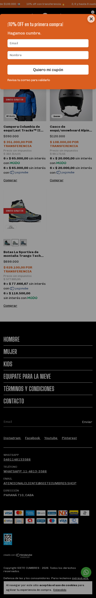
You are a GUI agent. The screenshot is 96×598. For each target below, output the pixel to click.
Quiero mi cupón (48, 69)
